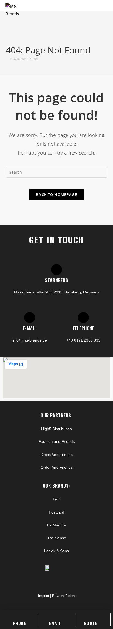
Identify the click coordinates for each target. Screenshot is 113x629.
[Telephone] (83, 317)
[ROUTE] (90, 615)
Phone (19, 623)
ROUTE (90, 623)
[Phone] (19, 615)
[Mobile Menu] (106, 10)
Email (55, 623)
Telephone (83, 328)
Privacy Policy (63, 596)
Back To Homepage (56, 194)
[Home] (7, 58)
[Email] (55, 615)
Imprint (43, 596)
